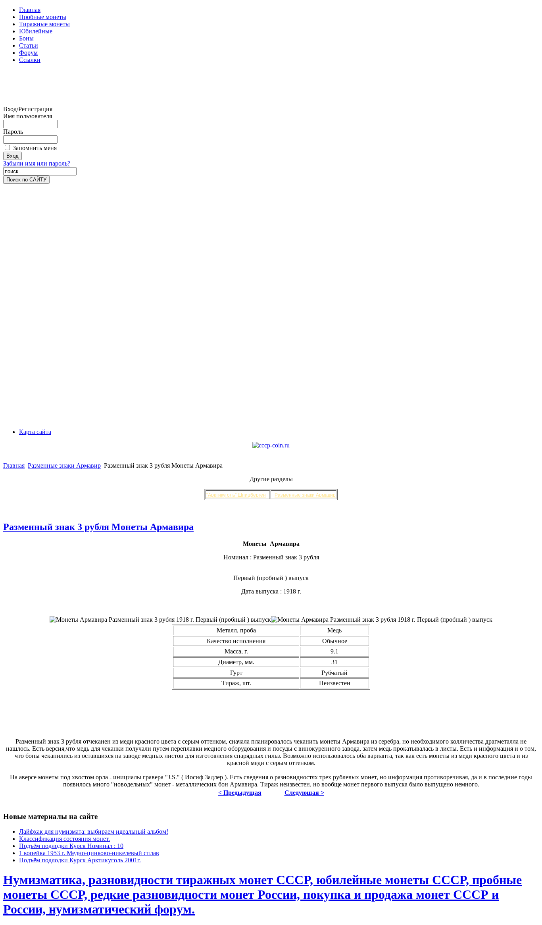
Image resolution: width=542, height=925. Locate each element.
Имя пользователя (27, 116)
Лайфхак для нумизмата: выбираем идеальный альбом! (93, 831)
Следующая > (304, 792)
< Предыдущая (239, 792)
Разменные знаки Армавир (64, 465)
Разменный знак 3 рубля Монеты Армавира (98, 527)
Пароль (13, 131)
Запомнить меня (35, 148)
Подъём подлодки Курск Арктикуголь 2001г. (80, 860)
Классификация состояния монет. (64, 838)
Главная (14, 465)
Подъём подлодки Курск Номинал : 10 (71, 845)
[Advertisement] (35, 88)
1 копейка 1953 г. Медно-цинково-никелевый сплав (89, 853)
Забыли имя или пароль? (36, 163)
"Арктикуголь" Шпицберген (236, 495)
